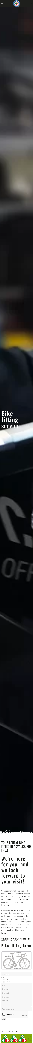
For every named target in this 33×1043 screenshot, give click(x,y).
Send (3, 1019)
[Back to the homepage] (16, 3)
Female (7, 982)
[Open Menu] (2, 3)
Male (6, 979)
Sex (2, 977)
